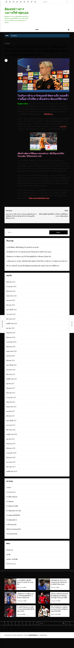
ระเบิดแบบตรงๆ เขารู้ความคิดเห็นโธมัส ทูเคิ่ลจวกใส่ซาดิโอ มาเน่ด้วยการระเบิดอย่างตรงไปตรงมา (37, 261)
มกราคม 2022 (10, 370)
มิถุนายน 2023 (10, 291)
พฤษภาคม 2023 (11, 296)
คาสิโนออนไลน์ (11, 524)
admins (7, 63)
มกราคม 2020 (10, 462)
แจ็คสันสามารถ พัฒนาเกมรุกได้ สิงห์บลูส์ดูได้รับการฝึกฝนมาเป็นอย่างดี (28, 256)
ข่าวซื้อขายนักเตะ (12, 497)
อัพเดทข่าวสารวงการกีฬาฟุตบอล (17, 11)
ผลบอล (41, 629)
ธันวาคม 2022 (10, 319)
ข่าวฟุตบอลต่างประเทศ (13, 511)
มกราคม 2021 (10, 425)
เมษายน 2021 (10, 411)
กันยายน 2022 (10, 333)
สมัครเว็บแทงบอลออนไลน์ (12, 629)
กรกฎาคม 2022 (11, 342)
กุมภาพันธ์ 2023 (11, 309)
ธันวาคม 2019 (10, 467)
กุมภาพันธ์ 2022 (11, 365)
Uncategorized (11, 492)
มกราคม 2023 (10, 314)
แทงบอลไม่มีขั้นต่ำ (29, 627)
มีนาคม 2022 (10, 360)
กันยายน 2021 (10, 388)
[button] (68, 30)
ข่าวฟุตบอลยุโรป (11, 520)
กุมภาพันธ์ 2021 (11, 420)
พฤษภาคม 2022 (11, 351)
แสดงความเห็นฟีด (12, 559)
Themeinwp (43, 635)
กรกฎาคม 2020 (11, 453)
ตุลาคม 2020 (10, 439)
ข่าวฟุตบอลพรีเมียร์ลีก (13, 515)
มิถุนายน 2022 (10, 346)
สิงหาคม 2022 (10, 337)
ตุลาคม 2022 (10, 328)
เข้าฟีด (8, 554)
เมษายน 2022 (10, 356)
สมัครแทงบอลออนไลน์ (13, 529)
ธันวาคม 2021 (10, 374)
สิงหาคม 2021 (10, 393)
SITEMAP (7, 627)
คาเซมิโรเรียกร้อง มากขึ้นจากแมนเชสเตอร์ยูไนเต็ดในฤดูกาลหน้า (25, 609)
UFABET (9, 487)
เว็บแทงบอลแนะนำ (40, 627)
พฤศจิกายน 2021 (11, 379)
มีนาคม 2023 (10, 305)
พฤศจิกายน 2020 (11, 434)
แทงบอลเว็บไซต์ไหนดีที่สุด (54, 627)
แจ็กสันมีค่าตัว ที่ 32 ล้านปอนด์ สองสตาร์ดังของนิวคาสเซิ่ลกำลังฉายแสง (28, 252)
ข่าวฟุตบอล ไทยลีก (12, 506)
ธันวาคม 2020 (10, 430)
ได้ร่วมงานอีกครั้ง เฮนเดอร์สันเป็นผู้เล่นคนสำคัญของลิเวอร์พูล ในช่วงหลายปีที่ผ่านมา (32, 266)
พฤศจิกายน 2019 (11, 471)
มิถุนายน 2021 (10, 402)
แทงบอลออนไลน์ (11, 534)
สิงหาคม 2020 (10, 448)
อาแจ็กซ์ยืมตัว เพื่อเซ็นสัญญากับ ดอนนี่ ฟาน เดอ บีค (22, 247)
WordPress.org (11, 564)
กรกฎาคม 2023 (11, 286)
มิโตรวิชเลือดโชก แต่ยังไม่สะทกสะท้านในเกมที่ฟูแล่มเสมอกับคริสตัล (59, 609)
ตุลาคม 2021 (10, 383)
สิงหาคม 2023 (10, 282)
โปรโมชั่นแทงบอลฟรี (17, 627)
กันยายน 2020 (10, 444)
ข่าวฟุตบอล (7, 43)
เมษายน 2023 (10, 300)
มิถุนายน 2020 (10, 457)
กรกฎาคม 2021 (11, 397)
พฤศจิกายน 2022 (11, 323)
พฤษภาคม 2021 (11, 407)
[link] (63, 126)
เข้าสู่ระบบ (9, 550)
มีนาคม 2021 (10, 416)
